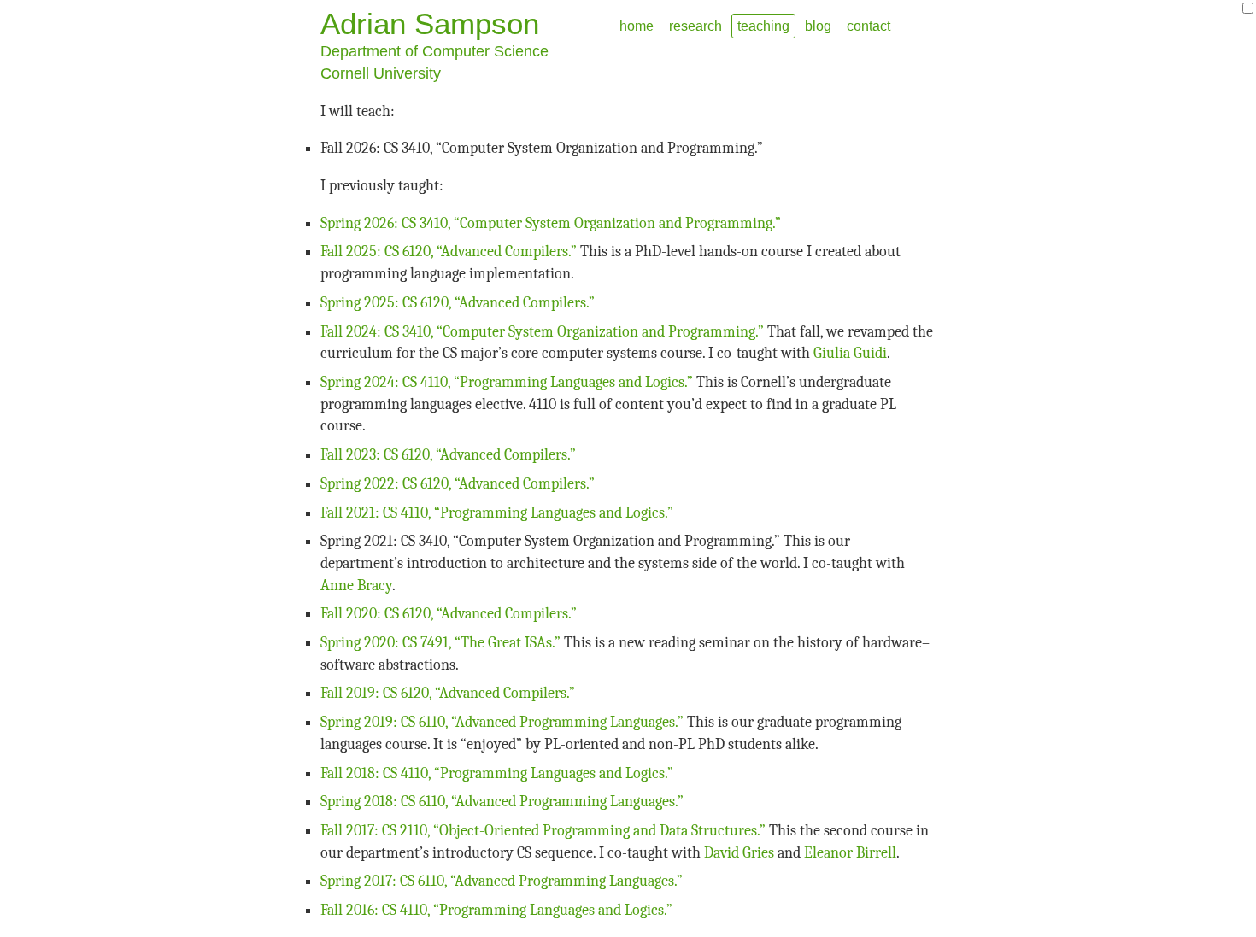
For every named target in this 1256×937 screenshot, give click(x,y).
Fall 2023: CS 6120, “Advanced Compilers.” (448, 455)
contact (868, 25)
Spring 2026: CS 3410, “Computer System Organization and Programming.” (550, 223)
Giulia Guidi (850, 353)
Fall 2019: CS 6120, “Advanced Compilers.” (447, 693)
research (695, 25)
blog (818, 25)
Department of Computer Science (434, 51)
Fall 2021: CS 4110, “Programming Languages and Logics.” (496, 513)
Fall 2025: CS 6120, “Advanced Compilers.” (448, 252)
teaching (763, 25)
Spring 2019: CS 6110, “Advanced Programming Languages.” (502, 722)
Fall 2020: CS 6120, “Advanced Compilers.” (448, 614)
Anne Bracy (356, 585)
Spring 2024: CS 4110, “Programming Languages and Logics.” (506, 382)
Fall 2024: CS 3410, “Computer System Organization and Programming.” (542, 332)
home (636, 25)
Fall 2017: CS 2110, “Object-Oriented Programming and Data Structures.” (543, 831)
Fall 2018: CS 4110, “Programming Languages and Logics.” (496, 773)
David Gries (739, 853)
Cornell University (380, 73)
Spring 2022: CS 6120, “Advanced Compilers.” (457, 484)
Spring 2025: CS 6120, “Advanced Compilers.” (457, 303)
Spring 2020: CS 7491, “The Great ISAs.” (440, 643)
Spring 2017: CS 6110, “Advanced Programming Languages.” (501, 881)
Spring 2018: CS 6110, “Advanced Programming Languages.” (502, 802)
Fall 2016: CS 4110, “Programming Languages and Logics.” (496, 910)
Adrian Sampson (429, 23)
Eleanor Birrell (850, 853)
